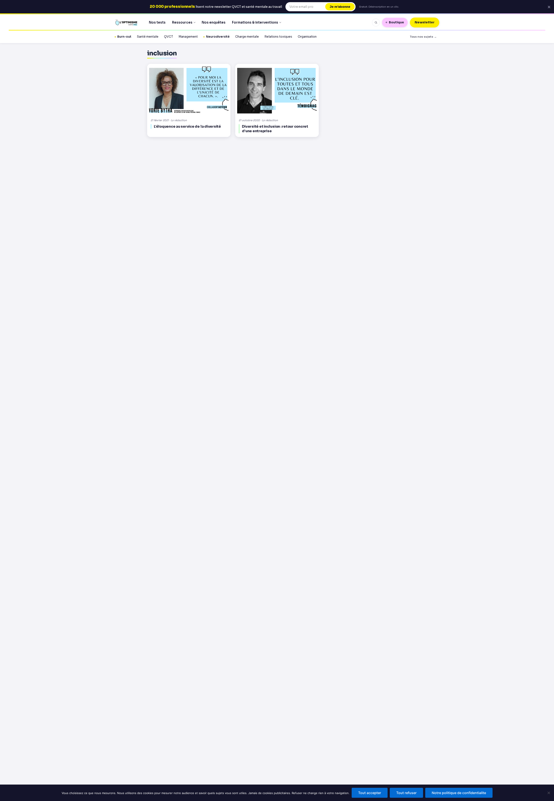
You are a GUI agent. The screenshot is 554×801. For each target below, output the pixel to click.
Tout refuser (406, 793)
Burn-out (124, 37)
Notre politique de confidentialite (459, 793)
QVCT (168, 37)
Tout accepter (369, 793)
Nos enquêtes (213, 22)
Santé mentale (147, 37)
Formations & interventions (255, 22)
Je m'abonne (340, 7)
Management (188, 37)
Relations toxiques (278, 37)
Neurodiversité (218, 37)
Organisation (307, 37)
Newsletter (425, 22)
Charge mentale (247, 37)
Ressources (182, 22)
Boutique (396, 22)
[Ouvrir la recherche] (376, 22)
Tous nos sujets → (423, 37)
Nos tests (157, 22)
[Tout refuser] (548, 793)
